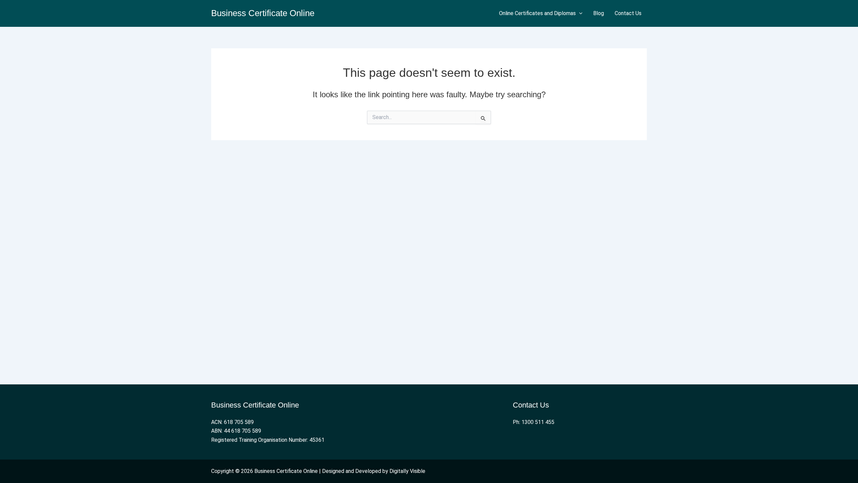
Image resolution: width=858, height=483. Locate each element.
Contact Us (628, 13)
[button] (579, 13)
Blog (598, 13)
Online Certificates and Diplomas (537, 13)
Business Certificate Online (262, 13)
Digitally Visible (407, 471)
